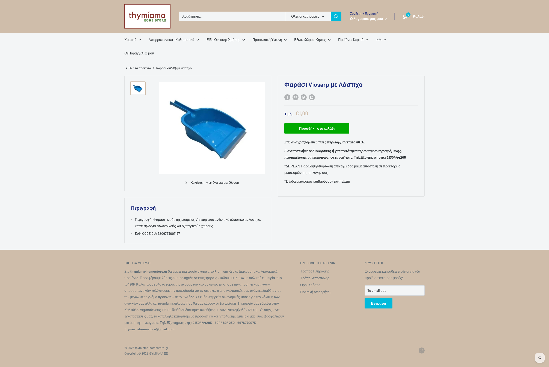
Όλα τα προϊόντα (140, 68)
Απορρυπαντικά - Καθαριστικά (171, 40)
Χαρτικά (130, 40)
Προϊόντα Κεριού (350, 40)
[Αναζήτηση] (336, 16)
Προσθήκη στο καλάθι (317, 128)
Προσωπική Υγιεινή (267, 40)
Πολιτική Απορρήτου (315, 292)
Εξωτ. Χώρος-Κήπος (310, 40)
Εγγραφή (378, 303)
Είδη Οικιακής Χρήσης (223, 40)
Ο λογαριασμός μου (367, 18)
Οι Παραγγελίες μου (139, 53)
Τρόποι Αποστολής (314, 278)
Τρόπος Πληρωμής (314, 271)
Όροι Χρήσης (310, 285)
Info (379, 40)
